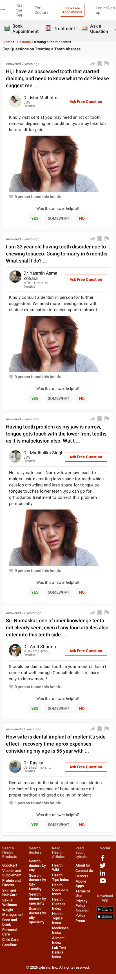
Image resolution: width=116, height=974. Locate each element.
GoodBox (9, 945)
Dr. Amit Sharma (39, 646)
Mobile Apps (80, 883)
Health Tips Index (60, 877)
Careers (81, 876)
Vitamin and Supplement (11, 872)
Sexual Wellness (9, 902)
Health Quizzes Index (58, 903)
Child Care (10, 939)
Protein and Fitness (11, 882)
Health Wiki (57, 867)
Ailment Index (58, 940)
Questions (23, 42)
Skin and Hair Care (9, 892)
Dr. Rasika (33, 763)
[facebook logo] (102, 860)
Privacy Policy (81, 903)
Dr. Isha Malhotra (40, 97)
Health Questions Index (60, 889)
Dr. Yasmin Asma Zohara (40, 275)
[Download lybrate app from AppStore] (105, 918)
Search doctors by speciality (37, 898)
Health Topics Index (57, 918)
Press (80, 921)
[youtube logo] (102, 883)
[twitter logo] (102, 867)
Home (7, 42)
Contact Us (84, 870)
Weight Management (12, 912)
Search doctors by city (37, 865)
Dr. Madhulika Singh (43, 452)
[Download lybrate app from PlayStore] (105, 911)
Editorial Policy (81, 913)
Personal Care (9, 932)
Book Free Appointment (72, 10)
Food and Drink (9, 922)
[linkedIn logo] (102, 875)
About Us (82, 865)
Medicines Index (60, 930)
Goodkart (9, 865)
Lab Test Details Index (59, 952)
